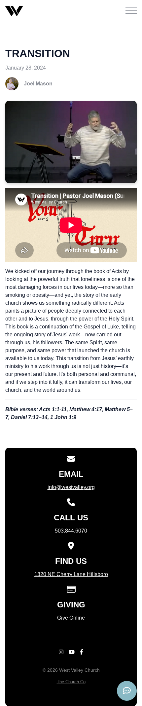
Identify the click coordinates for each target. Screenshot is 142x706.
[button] (131, 10)
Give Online (71, 618)
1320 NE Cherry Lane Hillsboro (71, 574)
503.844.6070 (71, 531)
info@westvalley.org (71, 487)
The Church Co (71, 681)
